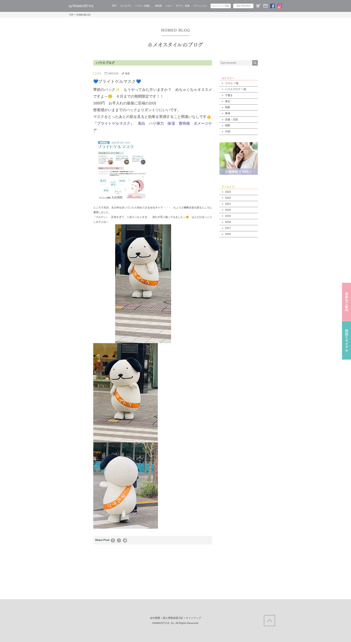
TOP (114, 5)
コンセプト (126, 5)
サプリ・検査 (183, 5)
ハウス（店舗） (143, 5)
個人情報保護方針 (173, 617)
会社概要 (155, 617)
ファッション (200, 5)
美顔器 (158, 5)
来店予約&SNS (243, 6)
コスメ (168, 5)
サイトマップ (193, 617)
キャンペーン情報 (220, 6)
